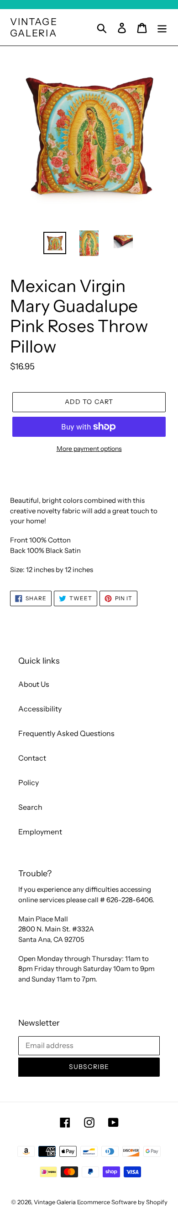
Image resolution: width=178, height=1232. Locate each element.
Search (30, 807)
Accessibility (40, 708)
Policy (28, 782)
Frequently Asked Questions (66, 733)
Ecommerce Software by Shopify (122, 1202)
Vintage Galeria (34, 27)
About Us (33, 684)
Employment (40, 831)
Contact (32, 757)
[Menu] (162, 27)
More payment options (89, 449)
